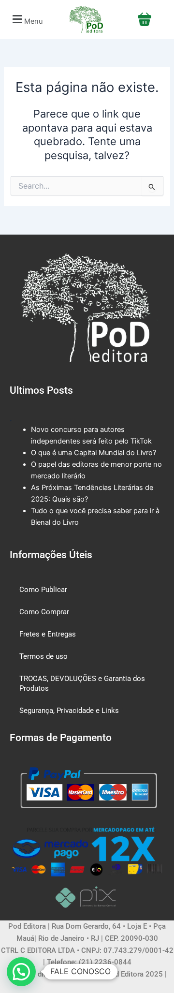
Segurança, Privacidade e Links (69, 710)
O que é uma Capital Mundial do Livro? (93, 452)
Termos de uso (43, 656)
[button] (26, 20)
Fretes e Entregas (47, 634)
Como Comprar (44, 612)
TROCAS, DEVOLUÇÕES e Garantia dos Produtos (82, 683)
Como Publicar (43, 589)
